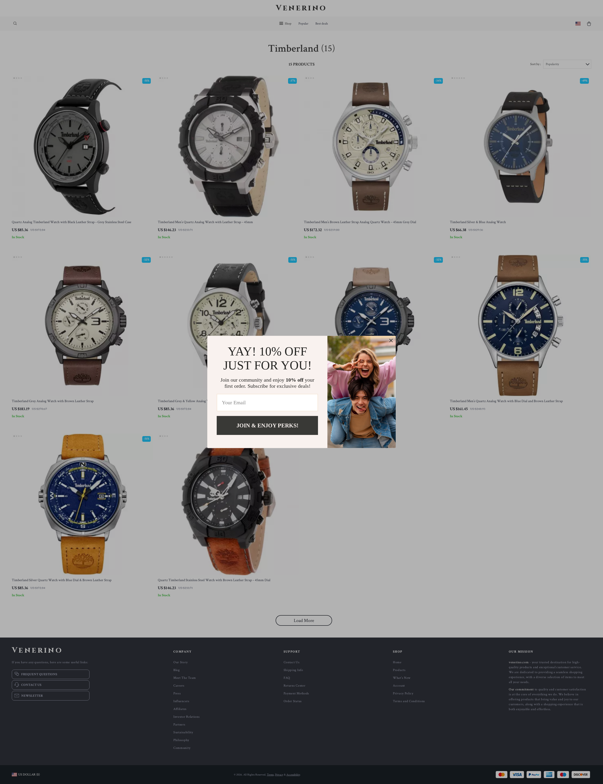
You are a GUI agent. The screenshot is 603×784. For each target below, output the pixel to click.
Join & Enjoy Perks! (267, 425)
